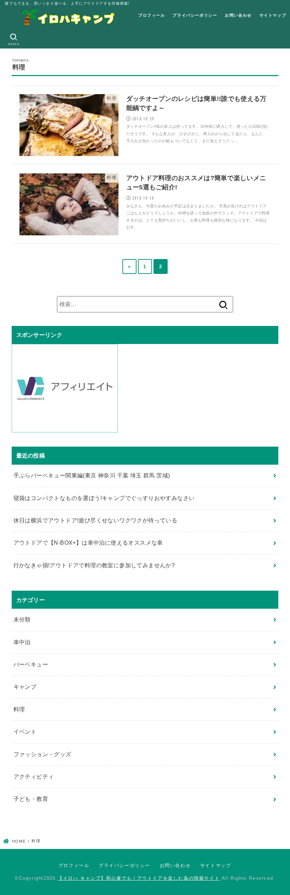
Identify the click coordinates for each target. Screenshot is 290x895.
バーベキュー (30, 664)
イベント (25, 732)
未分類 (22, 619)
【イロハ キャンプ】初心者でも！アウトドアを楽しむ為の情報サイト (139, 878)
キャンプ (25, 687)
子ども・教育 (30, 799)
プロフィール (151, 15)
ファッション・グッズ (42, 754)
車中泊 (22, 642)
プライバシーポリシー (195, 15)
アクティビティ (33, 777)
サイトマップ (273, 15)
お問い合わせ (238, 15)
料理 (19, 709)
